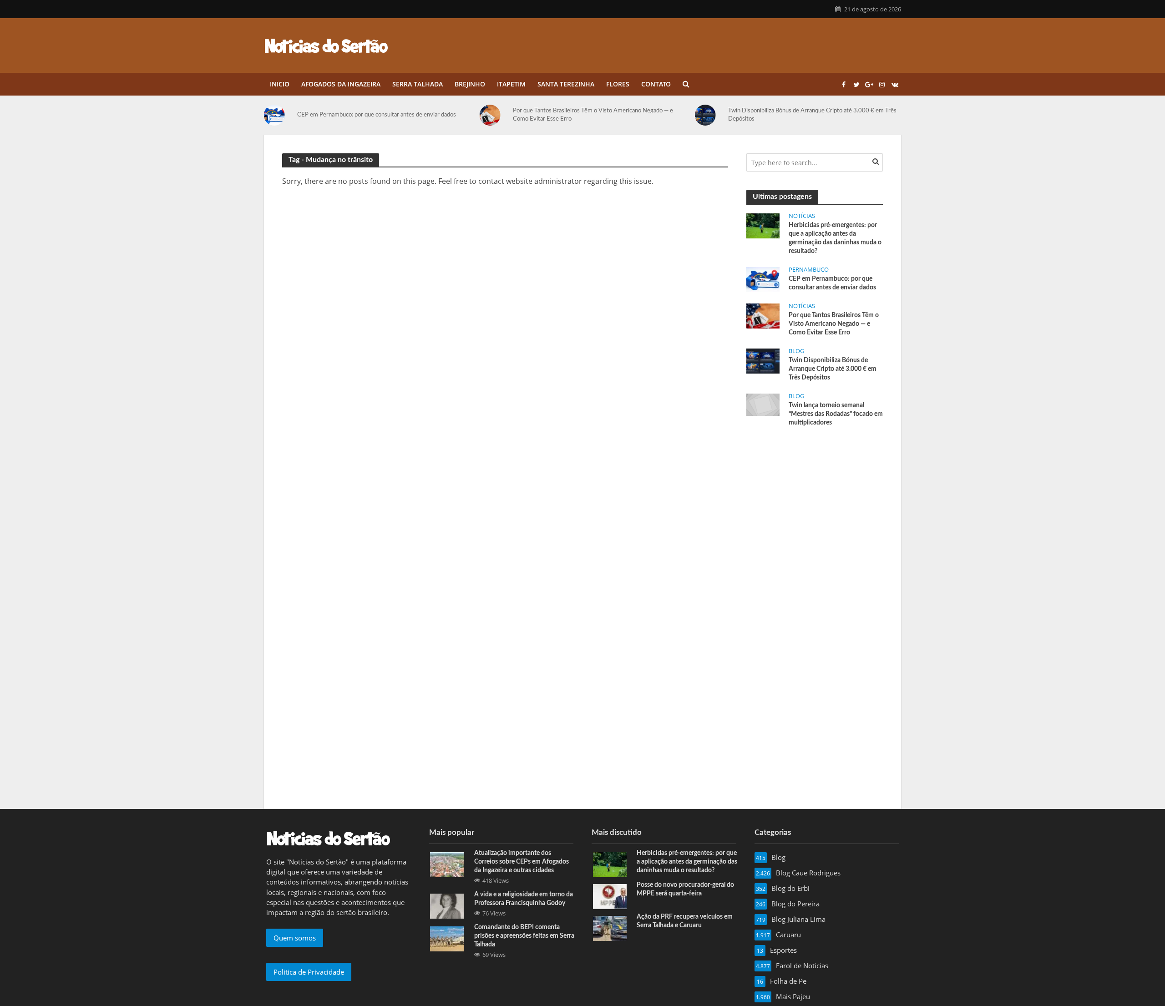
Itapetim (511, 84)
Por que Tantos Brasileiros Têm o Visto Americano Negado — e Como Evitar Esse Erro (593, 115)
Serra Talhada (417, 84)
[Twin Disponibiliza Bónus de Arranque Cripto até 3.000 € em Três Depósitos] (709, 115)
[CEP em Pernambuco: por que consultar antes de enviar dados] (278, 115)
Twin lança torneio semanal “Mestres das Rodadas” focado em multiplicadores (836, 414)
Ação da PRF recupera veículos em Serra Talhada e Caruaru (685, 921)
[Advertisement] (814, 503)
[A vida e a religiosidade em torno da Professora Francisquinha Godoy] (447, 905)
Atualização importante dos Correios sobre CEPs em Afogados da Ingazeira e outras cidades (521, 862)
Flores (617, 84)
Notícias (802, 216)
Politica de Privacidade (309, 971)
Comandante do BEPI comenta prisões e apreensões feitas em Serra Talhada (524, 936)
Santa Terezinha (565, 84)
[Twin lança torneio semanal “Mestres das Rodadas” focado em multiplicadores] (763, 404)
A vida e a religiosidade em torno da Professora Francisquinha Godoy (523, 898)
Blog (796, 351)
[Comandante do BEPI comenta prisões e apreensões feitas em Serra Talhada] (447, 938)
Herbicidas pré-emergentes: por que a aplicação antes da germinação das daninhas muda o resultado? (835, 238)
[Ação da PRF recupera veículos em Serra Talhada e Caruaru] (610, 927)
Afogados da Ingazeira (340, 84)
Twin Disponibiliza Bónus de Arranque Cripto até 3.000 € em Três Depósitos (812, 115)
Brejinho (470, 84)
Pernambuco (809, 269)
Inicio (279, 84)
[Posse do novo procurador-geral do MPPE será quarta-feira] (610, 895)
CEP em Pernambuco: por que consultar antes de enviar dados (376, 115)
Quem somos (295, 937)
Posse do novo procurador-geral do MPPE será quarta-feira (685, 889)
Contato (656, 84)
